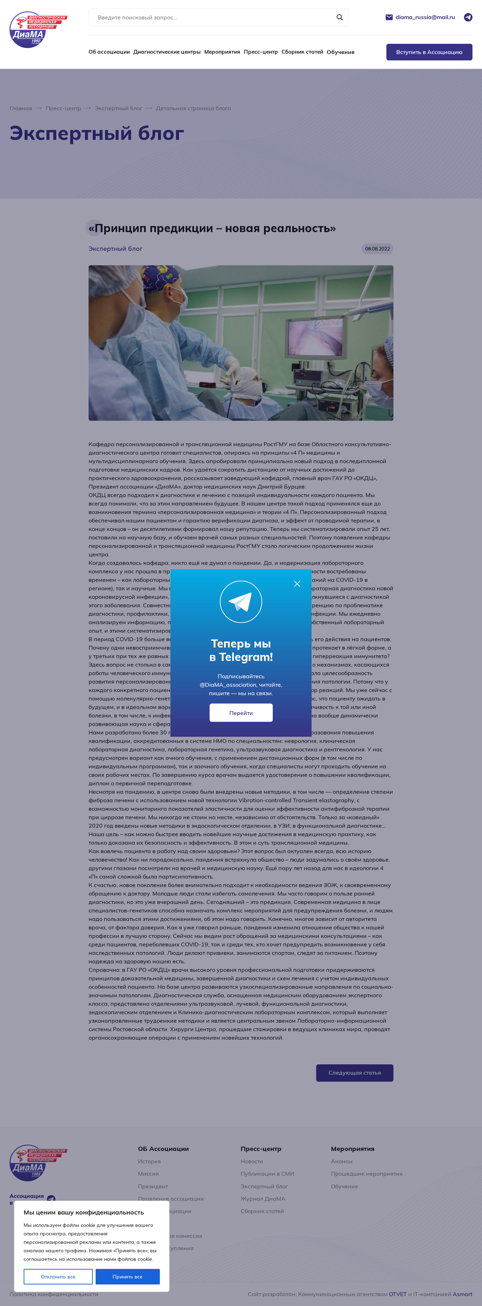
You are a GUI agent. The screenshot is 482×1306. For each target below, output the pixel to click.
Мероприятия (222, 51)
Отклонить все (58, 1277)
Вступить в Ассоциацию (429, 51)
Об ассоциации (109, 51)
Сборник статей (302, 51)
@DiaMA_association (228, 684)
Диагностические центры (167, 51)
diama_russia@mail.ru (425, 17)
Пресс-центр (261, 51)
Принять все (128, 1277)
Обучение (341, 51)
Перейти (241, 712)
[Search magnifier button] (340, 17)
